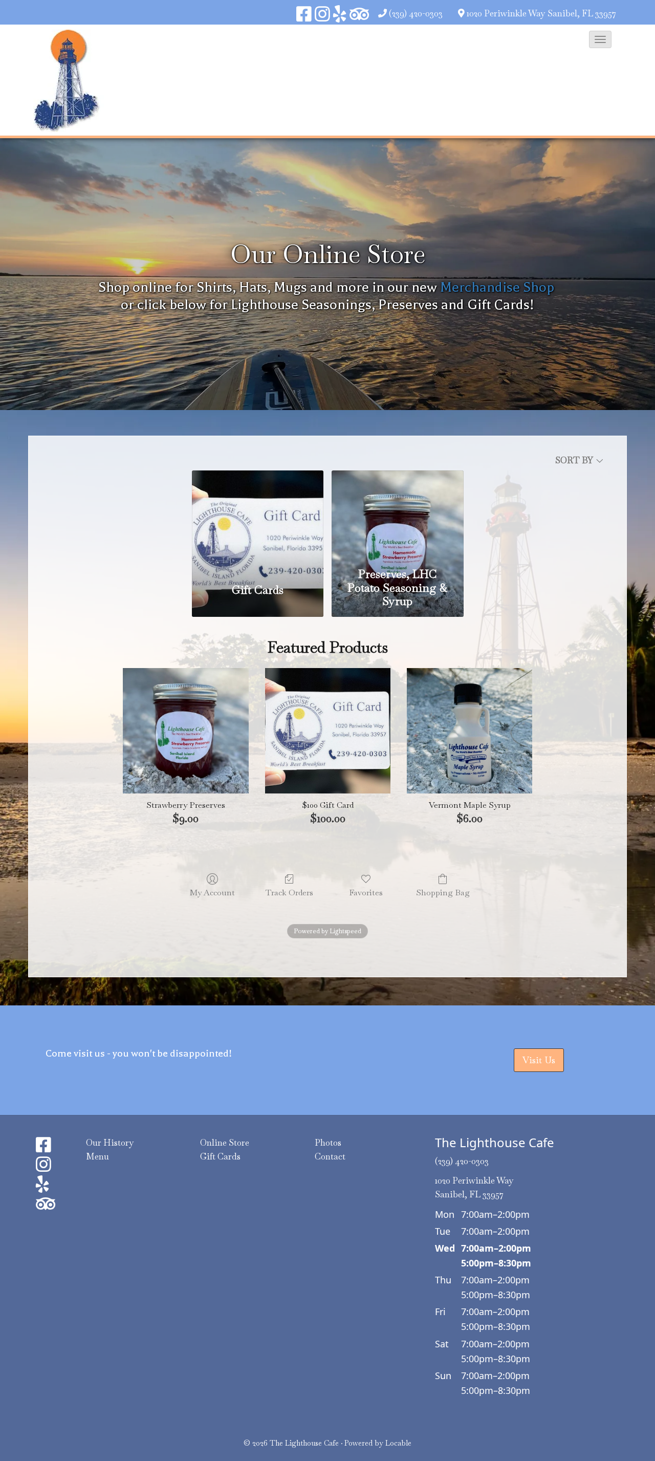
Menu (97, 1156)
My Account (212, 892)
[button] (600, 39)
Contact (330, 1156)
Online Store (224, 1142)
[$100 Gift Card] (327, 730)
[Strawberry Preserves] (185, 730)
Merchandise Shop (497, 287)
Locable (398, 1443)
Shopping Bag (443, 892)
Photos (328, 1142)
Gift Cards (220, 1156)
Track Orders (289, 892)
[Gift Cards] (257, 521)
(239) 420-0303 (416, 13)
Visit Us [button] (538, 1060)
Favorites (366, 892)
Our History (110, 1142)
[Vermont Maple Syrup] (469, 730)
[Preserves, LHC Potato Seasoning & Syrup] (397, 516)
